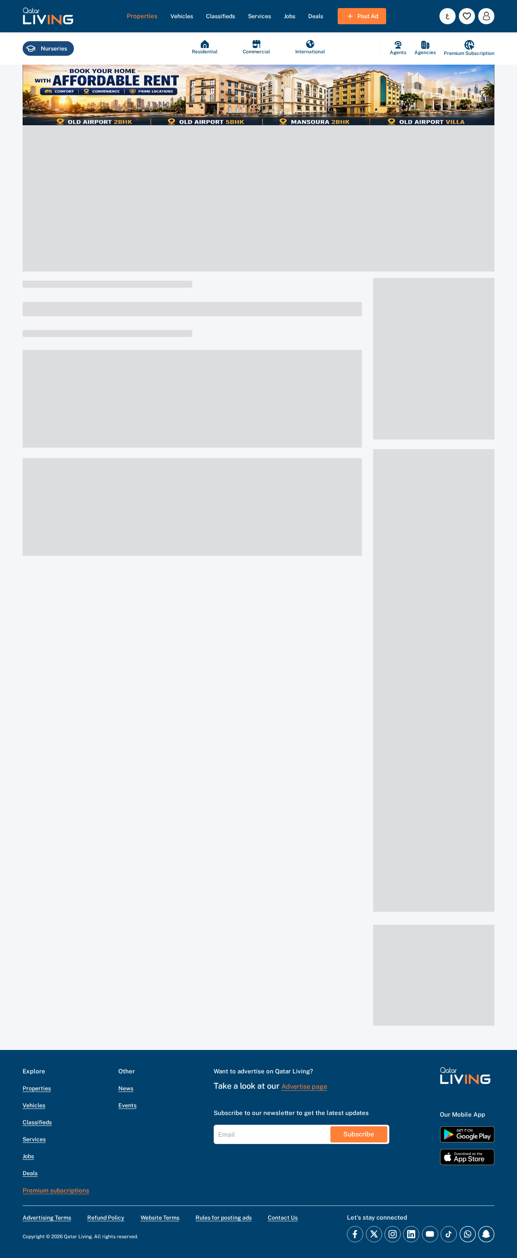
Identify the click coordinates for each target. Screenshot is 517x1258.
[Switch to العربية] (447, 16)
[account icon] (486, 16)
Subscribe (358, 1134)
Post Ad (367, 16)
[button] (48, 16)
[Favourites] (467, 16)
